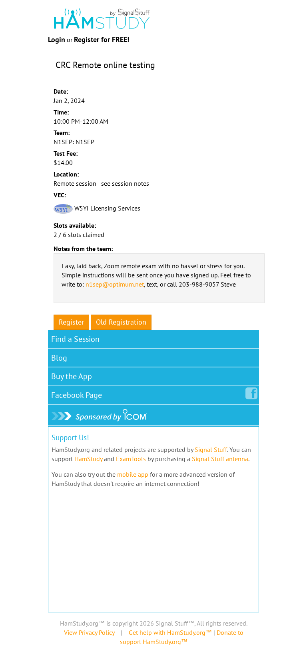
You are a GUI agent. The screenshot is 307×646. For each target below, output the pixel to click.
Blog (59, 358)
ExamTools (131, 459)
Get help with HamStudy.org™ (170, 632)
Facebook (76, 395)
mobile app (132, 474)
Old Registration (121, 322)
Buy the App (71, 376)
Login (56, 39)
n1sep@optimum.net (115, 284)
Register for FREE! (101, 39)
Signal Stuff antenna (220, 459)
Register (71, 322)
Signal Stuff (211, 449)
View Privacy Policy (89, 632)
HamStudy (88, 459)
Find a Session (75, 339)
